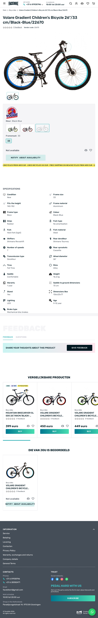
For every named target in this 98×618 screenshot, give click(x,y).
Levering (7, 542)
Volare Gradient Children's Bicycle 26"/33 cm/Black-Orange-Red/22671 (51, 414)
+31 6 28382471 (13, 582)
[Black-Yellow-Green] (13, 128)
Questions (21, 337)
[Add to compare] (85, 150)
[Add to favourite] (90, 150)
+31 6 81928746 (33, 4)
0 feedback (17, 27)
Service (6, 533)
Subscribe (73, 598)
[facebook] (52, 579)
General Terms (9, 563)
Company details (10, 559)
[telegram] (57, 579)
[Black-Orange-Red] (27, 128)
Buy (20, 431)
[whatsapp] (66, 579)
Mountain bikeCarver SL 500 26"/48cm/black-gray (20, 414)
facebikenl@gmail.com (13, 590)
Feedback (8, 337)
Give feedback (79, 348)
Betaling (6, 538)
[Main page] (13, 3)
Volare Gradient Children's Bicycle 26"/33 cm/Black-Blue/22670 (17, 487)
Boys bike (12, 10)
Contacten (7, 546)
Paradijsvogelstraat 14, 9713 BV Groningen (22, 605)
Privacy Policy (9, 551)
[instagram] (61, 579)
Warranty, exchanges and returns (18, 555)
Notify (26, 157)
